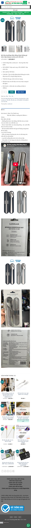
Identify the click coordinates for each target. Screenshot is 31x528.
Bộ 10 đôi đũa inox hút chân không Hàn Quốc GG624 (23, 441)
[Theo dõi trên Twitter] (5, 471)
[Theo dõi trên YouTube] (13, 471)
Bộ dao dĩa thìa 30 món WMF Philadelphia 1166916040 (23, 464)
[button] (2, 2)
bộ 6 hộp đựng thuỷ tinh (8, 98)
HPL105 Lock (14, 100)
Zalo (23, 421)
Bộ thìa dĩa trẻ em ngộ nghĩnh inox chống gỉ (23, 394)
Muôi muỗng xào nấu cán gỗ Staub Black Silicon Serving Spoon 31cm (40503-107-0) (8, 395)
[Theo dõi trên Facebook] (2, 471)
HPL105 (8, 100)
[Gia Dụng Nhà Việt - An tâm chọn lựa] (16, 2)
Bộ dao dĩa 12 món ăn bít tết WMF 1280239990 (23, 417)
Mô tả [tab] (2, 109)
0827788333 (26, 419)
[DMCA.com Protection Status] (4, 522)
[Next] (27, 30)
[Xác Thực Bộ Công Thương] (12, 508)
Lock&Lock (9, 103)
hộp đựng (16, 98)
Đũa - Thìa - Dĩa (19, 13)
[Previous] (3, 30)
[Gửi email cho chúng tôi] (8, 471)
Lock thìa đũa (4, 101)
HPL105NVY (26, 100)
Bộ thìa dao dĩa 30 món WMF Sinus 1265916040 (8, 463)
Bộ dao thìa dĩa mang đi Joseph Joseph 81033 (8, 417)
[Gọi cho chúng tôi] (10, 471)
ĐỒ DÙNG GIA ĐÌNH (17, 12)
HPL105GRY (20, 100)
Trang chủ (6, 12)
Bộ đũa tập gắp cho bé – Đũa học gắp (8, 440)
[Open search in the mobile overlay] (15, 7)
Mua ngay (21, 92)
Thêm (11, 92)
